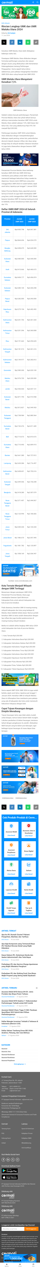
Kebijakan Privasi (27, 1133)
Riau (7, 341)
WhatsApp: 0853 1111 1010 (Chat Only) (14, 1112)
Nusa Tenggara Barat (7, 503)
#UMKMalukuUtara (7, 798)
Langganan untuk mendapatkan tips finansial (18, 1225)
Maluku (7, 407)
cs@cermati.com (15, 1090)
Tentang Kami (6, 1128)
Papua (7, 240)
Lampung (7, 463)
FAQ (3, 1133)
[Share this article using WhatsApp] (28, 42)
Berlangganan (31, 1229)
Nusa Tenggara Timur (7, 516)
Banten (7, 455)
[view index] (36, 988)
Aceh (7, 269)
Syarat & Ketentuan (28, 1128)
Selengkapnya (19, 1064)
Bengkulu (7, 492)
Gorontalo (7, 370)
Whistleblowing (26, 1143)
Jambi (7, 389)
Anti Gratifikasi (26, 1148)
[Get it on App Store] (20, 1177)
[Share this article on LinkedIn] (20, 42)
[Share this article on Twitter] (4, 42)
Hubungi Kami (6, 1138)
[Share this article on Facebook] (12, 42)
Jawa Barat (7, 538)
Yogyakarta (7, 546)
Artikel (4, 1143)
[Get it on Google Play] (20, 1170)
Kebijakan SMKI (26, 1138)
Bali (7, 437)
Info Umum (6, 23)
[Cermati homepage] (9, 1253)
